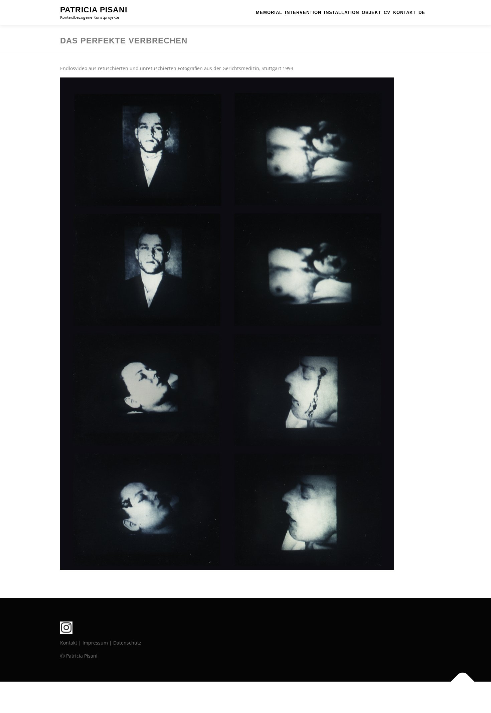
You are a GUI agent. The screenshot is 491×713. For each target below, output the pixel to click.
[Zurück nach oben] (463, 682)
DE (422, 12)
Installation (341, 12)
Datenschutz (127, 643)
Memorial (269, 12)
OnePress (257, 697)
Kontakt (404, 12)
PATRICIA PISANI (93, 9)
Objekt (371, 12)
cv (387, 12)
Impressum (95, 643)
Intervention (303, 12)
